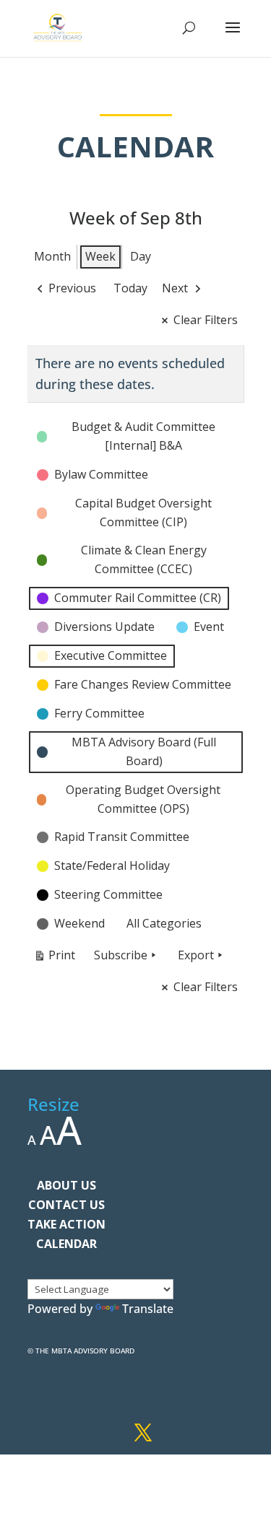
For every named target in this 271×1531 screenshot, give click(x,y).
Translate (147, 1309)
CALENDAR (66, 1244)
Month (52, 256)
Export (196, 955)
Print (54, 958)
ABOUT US (66, 1185)
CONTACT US (66, 1205)
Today (130, 288)
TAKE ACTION (66, 1224)
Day (140, 256)
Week (100, 256)
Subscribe (120, 955)
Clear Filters (205, 320)
